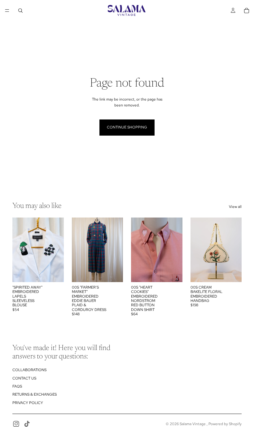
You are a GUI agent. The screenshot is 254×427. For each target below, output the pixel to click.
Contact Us (24, 378)
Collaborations (29, 369)
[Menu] (7, 10)
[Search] (20, 10)
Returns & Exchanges (34, 394)
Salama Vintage (193, 423)
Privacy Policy (27, 402)
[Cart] (246, 10)
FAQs (17, 386)
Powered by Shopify (225, 423)
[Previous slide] (19, 250)
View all (235, 206)
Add (59, 272)
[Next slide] (57, 250)
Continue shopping (127, 127)
